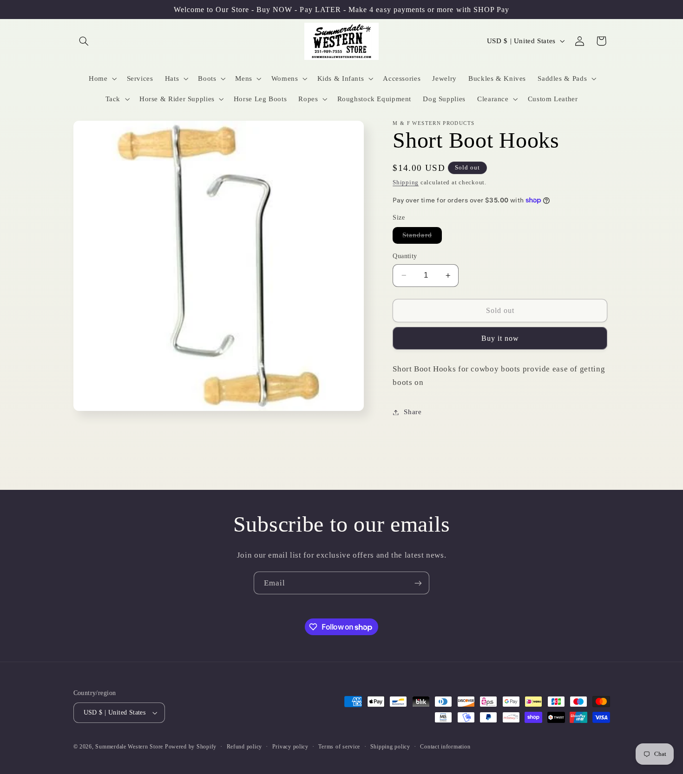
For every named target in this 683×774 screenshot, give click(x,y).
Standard (421, 237)
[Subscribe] (418, 583)
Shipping (406, 182)
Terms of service (339, 746)
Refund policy (245, 746)
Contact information (445, 746)
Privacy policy (290, 746)
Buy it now (500, 338)
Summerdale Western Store (129, 746)
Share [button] (412, 412)
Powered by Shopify (191, 746)
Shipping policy (390, 746)
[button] (84, 41)
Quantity (405, 256)
